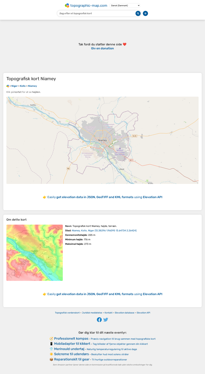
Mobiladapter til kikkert (72, 344)
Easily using (104, 197)
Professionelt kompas (71, 338)
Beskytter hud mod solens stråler (110, 354)
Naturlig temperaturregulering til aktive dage (112, 349)
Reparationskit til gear (71, 359)
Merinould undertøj (69, 349)
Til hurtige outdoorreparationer (109, 359)
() (104, 230)
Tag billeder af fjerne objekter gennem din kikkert (120, 344)
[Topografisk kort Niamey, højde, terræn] (34, 253)
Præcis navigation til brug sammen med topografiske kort (123, 338)
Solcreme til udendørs (71, 354)
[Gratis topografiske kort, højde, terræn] (7, 86)
